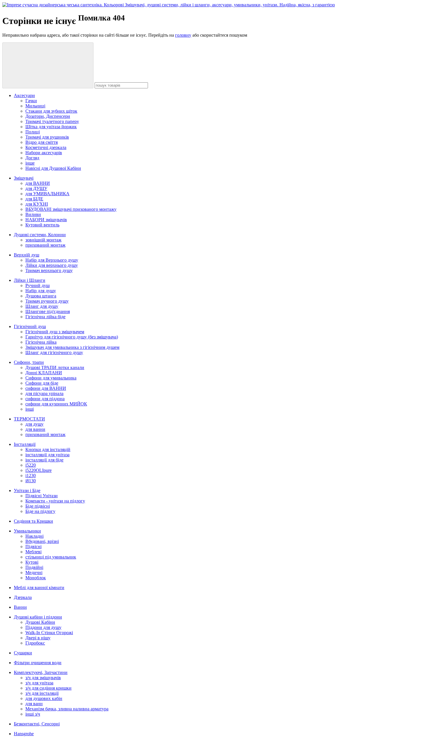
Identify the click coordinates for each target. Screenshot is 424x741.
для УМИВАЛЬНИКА (47, 193)
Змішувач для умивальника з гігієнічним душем (72, 347)
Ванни (20, 607)
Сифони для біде (41, 383)
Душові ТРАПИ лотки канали (54, 367)
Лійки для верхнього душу (51, 265)
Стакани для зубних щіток (51, 111)
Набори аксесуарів (43, 152)
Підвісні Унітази (41, 495)
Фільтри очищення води (37, 662)
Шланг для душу (41, 306)
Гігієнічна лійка (41, 342)
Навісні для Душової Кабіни (53, 168)
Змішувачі (23, 178)
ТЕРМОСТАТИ (29, 418)
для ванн (34, 703)
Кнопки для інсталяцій (47, 449)
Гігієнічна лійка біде (45, 316)
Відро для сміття (41, 142)
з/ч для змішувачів (43, 677)
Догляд (32, 157)
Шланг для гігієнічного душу (54, 352)
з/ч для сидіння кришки (48, 688)
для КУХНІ (36, 204)
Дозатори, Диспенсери (47, 116)
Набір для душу (40, 290)
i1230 (30, 475)
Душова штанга (40, 295)
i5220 (30, 465)
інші (29, 409)
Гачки (31, 100)
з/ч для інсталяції (42, 693)
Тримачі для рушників (47, 137)
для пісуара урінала (44, 393)
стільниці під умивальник (50, 556)
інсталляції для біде (44, 459)
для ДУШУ (36, 188)
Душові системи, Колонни (40, 234)
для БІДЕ (34, 198)
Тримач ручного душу (47, 301)
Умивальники (27, 530)
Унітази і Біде (27, 490)
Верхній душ (26, 254)
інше (30, 163)
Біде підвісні (37, 506)
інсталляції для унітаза (47, 454)
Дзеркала (23, 597)
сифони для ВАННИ (45, 388)
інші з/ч (32, 714)
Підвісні (33, 546)
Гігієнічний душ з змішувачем (54, 331)
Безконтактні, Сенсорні (37, 723)
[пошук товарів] (47, 65)
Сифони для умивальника (50, 377)
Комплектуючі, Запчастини (40, 672)
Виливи (33, 214)
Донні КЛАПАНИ (43, 372)
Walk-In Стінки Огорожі (49, 632)
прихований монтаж (45, 245)
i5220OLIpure (38, 470)
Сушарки (23, 652)
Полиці (32, 131)
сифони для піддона (45, 398)
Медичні (33, 572)
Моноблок (35, 577)
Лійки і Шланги (29, 280)
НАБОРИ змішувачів (46, 219)
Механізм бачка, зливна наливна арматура (66, 708)
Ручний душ (37, 285)
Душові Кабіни (40, 622)
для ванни (35, 429)
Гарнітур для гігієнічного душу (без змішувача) (71, 336)
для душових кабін (43, 698)
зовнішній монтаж (43, 239)
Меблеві (33, 551)
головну (183, 35)
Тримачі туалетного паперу (52, 121)
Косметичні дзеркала (45, 147)
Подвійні (34, 567)
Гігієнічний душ (30, 326)
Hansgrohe (24, 733)
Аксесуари (24, 95)
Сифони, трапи (29, 362)
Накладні (34, 536)
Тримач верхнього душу (49, 270)
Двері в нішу (37, 637)
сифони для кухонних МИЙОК (56, 403)
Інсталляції (24, 444)
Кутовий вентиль (42, 224)
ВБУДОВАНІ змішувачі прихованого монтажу (71, 209)
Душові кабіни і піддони (38, 617)
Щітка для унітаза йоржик (51, 126)
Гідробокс (35, 643)
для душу (34, 424)
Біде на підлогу (40, 511)
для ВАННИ (37, 183)
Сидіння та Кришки (33, 521)
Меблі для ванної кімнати (39, 587)
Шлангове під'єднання (47, 311)
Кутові (31, 562)
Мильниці (35, 105)
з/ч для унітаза (39, 682)
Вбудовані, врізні (42, 541)
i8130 (30, 480)
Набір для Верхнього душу (51, 260)
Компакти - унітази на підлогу (55, 500)
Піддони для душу (43, 627)
